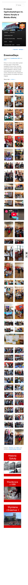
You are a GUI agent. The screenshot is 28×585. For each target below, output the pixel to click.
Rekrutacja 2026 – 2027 (9, 44)
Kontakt (18, 44)
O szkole (6, 32)
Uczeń (5, 41)
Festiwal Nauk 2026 (8, 35)
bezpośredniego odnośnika (15, 449)
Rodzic (10, 41)
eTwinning (12, 32)
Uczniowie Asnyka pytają (9, 38)
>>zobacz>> (13, 79)
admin (5, 59)
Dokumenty (19, 38)
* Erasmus (10, 447)
